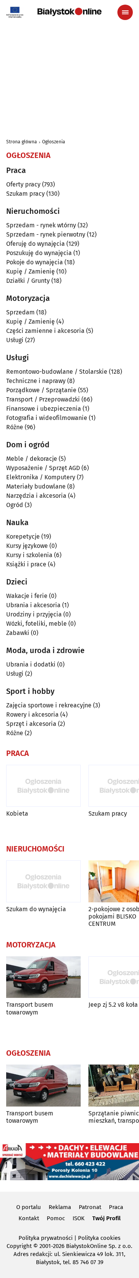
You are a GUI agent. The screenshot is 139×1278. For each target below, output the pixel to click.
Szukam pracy (25, 193)
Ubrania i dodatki (31, 664)
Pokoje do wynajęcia (34, 262)
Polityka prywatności (46, 1237)
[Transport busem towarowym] (43, 977)
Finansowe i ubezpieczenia (43, 408)
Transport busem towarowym (29, 1008)
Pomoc (56, 1218)
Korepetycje (23, 536)
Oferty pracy (23, 184)
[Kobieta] (43, 786)
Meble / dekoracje (31, 458)
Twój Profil (106, 1218)
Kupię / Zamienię (30, 271)
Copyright (19, 1246)
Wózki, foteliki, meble (36, 623)
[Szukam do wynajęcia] (43, 881)
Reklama (60, 1207)
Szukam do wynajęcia (36, 909)
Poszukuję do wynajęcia (39, 253)
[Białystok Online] (69, 12)
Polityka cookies (99, 1237)
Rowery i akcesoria (32, 714)
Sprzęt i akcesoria (31, 723)
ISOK (79, 1218)
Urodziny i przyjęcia (34, 614)
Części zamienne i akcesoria (45, 330)
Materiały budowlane (36, 486)
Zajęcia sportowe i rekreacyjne (49, 705)
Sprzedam (20, 312)
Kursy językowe (27, 545)
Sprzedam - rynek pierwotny (45, 234)
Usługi (15, 340)
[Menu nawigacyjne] (125, 12)
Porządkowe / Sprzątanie (41, 390)
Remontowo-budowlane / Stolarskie (56, 371)
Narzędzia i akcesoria (36, 495)
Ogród (14, 505)
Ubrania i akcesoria (33, 605)
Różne (14, 427)
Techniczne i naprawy (36, 381)
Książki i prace (26, 564)
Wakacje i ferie (26, 596)
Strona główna (21, 141)
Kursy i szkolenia (29, 555)
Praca (116, 1207)
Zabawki (17, 632)
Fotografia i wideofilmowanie (46, 418)
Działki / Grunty (28, 280)
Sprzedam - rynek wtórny (41, 225)
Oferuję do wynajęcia (35, 243)
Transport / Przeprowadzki (43, 399)
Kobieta (17, 813)
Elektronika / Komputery (40, 477)
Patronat (90, 1207)
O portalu (28, 1207)
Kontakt (29, 1218)
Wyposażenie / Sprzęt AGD (43, 468)
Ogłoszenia (53, 141)
